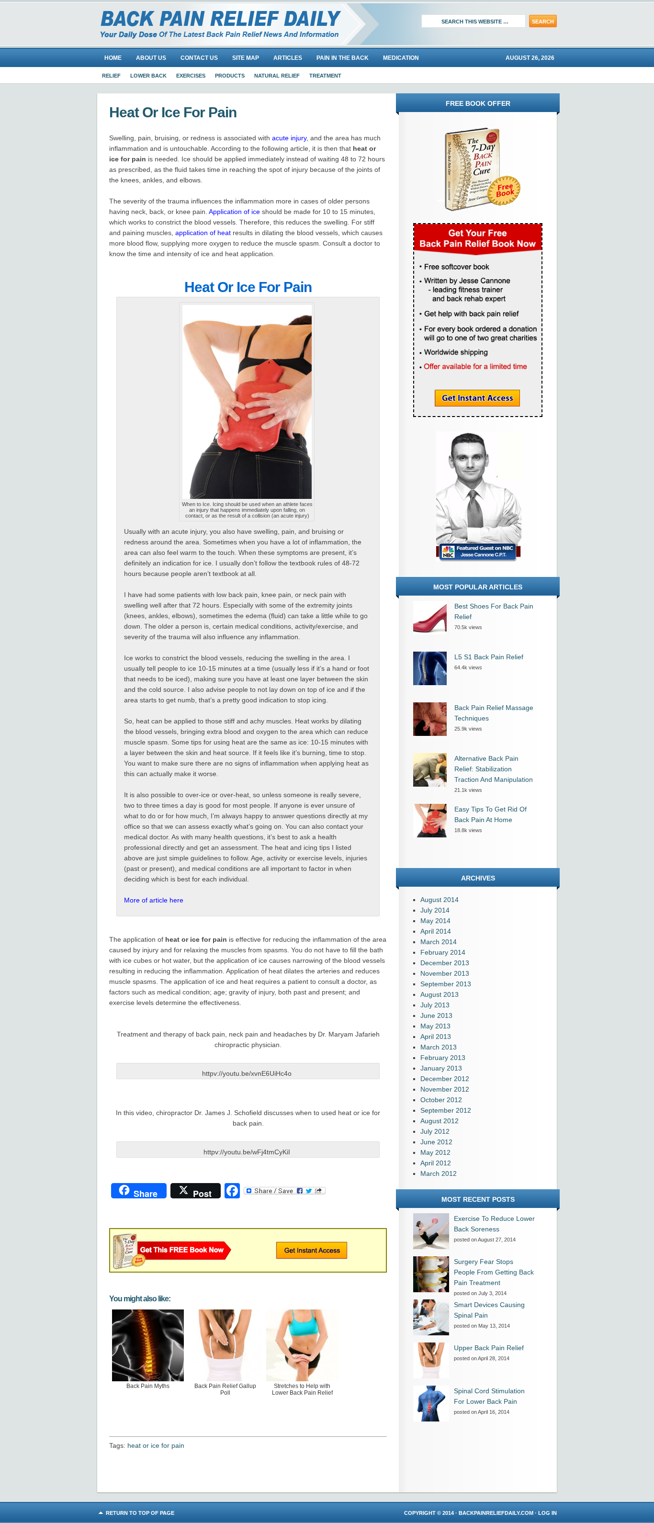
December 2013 (444, 963)
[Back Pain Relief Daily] (205, 24)
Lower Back (148, 76)
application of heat (203, 233)
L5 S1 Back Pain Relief (488, 657)
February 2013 (442, 1057)
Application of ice (234, 211)
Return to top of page (140, 1513)
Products (230, 76)
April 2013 (435, 1036)
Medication (401, 58)
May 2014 (435, 921)
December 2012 (444, 1079)
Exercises (190, 76)
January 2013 (441, 1068)
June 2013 (436, 1015)
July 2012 (435, 1131)
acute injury (289, 138)
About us (151, 58)
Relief (111, 76)
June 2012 (436, 1142)
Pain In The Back (342, 58)
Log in (547, 1513)
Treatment (325, 76)
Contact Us (199, 58)
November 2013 (444, 973)
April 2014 (435, 931)
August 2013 (439, 994)
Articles (287, 58)
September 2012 (445, 1110)
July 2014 (435, 910)
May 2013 (435, 1026)
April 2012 (435, 1163)
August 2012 (439, 1121)
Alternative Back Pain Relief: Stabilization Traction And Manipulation (493, 769)
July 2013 (435, 1005)
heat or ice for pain (155, 1445)
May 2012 (435, 1152)
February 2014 (442, 952)
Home (113, 58)
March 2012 (438, 1173)
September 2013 (445, 984)
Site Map (245, 58)
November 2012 (444, 1089)
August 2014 (439, 899)
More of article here (153, 900)
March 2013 (438, 1047)
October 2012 (441, 1100)
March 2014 (438, 942)
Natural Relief (277, 76)
